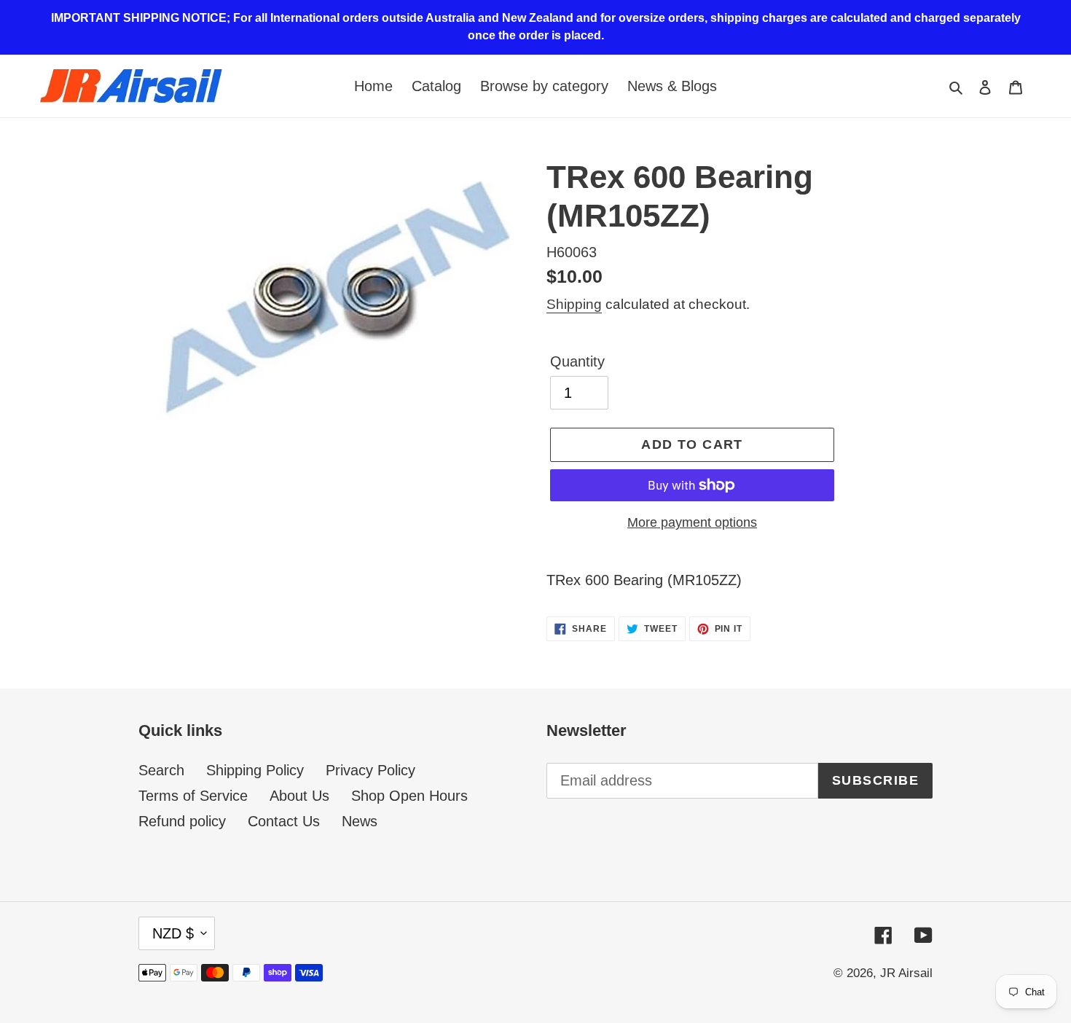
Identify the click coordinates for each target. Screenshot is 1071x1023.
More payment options (692, 522)
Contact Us (284, 821)
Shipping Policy (255, 770)
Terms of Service (193, 796)
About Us (299, 796)
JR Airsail (906, 973)
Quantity (577, 361)
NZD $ (173, 933)
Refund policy (182, 821)
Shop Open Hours (409, 796)
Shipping (574, 304)
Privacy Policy (370, 770)
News (359, 821)
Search (161, 770)
